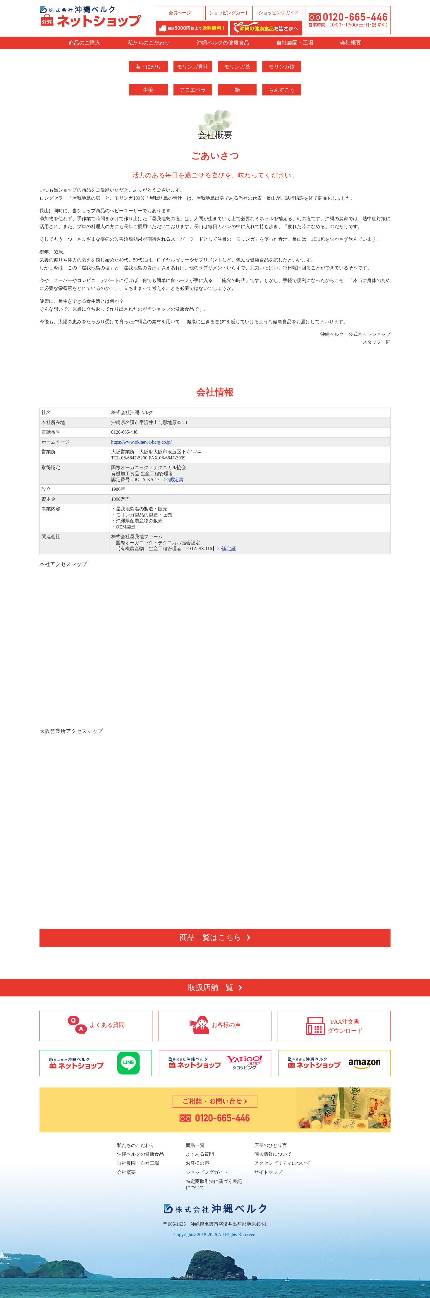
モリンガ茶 (237, 67)
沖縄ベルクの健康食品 (223, 43)
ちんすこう (282, 90)
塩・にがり (148, 67)
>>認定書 (173, 479)
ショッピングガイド (279, 12)
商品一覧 (195, 1145)
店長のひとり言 (270, 1145)
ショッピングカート (229, 12)
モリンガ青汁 (193, 67)
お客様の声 (197, 1163)
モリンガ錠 (282, 67)
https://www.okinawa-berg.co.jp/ (141, 441)
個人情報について (273, 1154)
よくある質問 (200, 1154)
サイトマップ (268, 1172)
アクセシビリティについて (282, 1163)
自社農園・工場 (294, 43)
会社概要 (350, 43)
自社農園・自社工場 (138, 1163)
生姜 (148, 90)
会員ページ (179, 12)
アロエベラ (193, 90)
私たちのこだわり (149, 43)
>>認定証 (226, 548)
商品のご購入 (84, 43)
